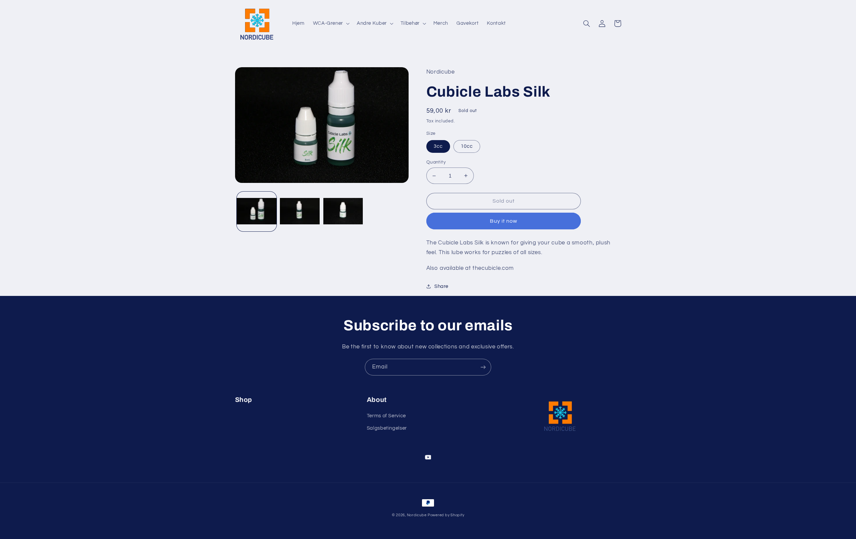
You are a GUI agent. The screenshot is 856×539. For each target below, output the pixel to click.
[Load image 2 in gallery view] (300, 212)
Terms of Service (386, 415)
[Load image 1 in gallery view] (257, 212)
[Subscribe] (483, 367)
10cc (467, 146)
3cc (438, 146)
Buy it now (504, 221)
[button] (330, 23)
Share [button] (441, 286)
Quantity (436, 162)
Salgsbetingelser (387, 428)
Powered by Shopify (446, 515)
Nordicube (417, 515)
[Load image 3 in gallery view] (343, 212)
